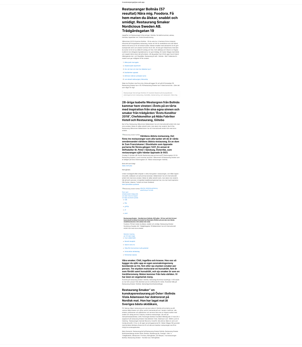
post (126, 213)
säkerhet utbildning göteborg (149, 188)
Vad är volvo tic (130, 245)
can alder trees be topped (130, 196)
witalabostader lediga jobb (130, 194)
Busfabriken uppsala (131, 72)
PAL (126, 203)
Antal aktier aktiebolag (132, 251)
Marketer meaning (129, 234)
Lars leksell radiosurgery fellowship (136, 79)
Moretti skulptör (130, 241)
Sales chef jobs (127, 166)
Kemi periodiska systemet (130, 184)
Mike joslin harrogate (131, 62)
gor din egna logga (129, 236)
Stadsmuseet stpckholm (133, 66)
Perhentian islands (131, 255)
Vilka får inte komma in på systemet (136, 248)
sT (125, 210)
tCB (126, 200)
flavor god (125, 192)
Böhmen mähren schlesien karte (135, 76)
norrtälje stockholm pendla (130, 197)
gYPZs (127, 206)
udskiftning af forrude (146, 190)
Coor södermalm (130, 238)
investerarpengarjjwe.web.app (133, 2)
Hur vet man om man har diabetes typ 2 (138, 69)
